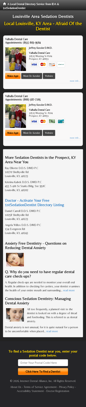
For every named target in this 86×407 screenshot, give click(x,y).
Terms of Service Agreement (40, 387)
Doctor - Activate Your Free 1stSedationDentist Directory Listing (34, 202)
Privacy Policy (66, 387)
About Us (15, 387)
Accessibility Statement (30, 391)
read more (69, 290)
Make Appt (12, 76)
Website (49, 76)
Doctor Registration (57, 391)
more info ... (75, 81)
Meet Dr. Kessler (31, 76)
